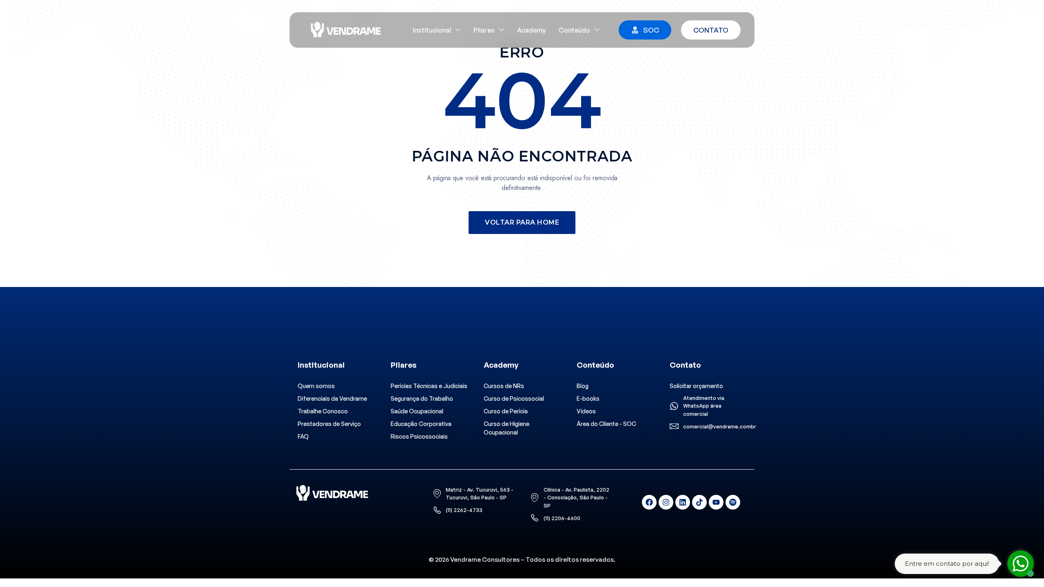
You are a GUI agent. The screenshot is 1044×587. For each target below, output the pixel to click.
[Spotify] (732, 502)
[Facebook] (649, 502)
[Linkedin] (682, 502)
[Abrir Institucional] (458, 30)
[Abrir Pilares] (501, 30)
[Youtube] (716, 502)
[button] (522, 222)
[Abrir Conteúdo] (597, 30)
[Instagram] (666, 502)
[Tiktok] (699, 502)
